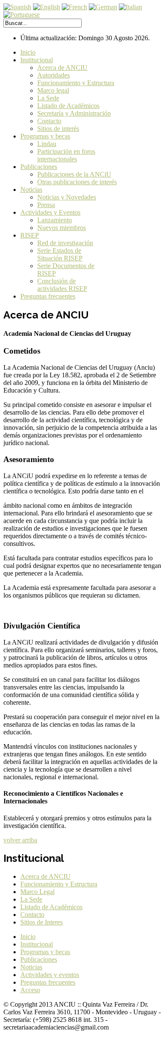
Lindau (46, 143)
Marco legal (53, 90)
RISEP (29, 235)
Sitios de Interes (41, 922)
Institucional (36, 60)
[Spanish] (17, 7)
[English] (46, 7)
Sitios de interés (58, 128)
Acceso (30, 990)
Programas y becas (45, 136)
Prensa (46, 204)
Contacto (49, 121)
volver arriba (20, 840)
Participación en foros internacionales (66, 155)
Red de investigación (65, 242)
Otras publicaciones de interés (77, 181)
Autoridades (53, 75)
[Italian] (130, 7)
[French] (74, 7)
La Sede (48, 98)
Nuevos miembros (61, 227)
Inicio (28, 52)
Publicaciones (38, 166)
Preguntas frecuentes (47, 296)
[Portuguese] (21, 15)
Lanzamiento (54, 220)
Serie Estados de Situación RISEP (59, 254)
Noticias (31, 189)
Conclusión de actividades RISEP (62, 284)
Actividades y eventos (49, 974)
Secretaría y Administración (74, 113)
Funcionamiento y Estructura (75, 82)
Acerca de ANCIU (62, 67)
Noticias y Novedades (66, 197)
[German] (103, 7)
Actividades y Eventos (50, 212)
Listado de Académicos (68, 105)
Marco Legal (37, 891)
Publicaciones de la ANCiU (74, 174)
